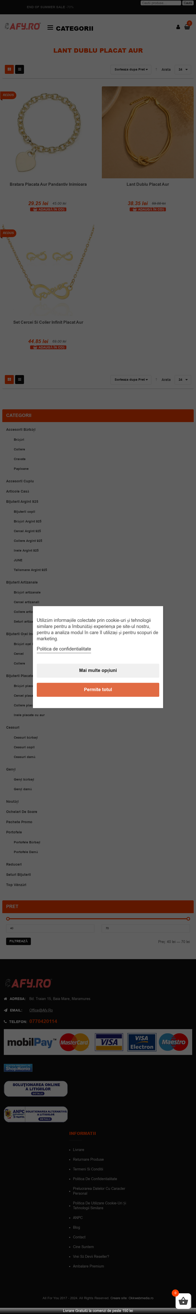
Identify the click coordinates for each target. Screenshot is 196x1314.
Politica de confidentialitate (64, 649)
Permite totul (98, 690)
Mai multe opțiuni (98, 670)
